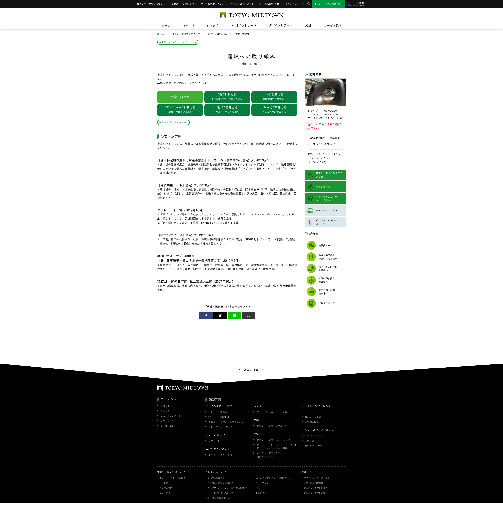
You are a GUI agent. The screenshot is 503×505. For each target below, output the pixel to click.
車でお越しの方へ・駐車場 (329, 292)
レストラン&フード (170, 416)
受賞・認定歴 (180, 97)
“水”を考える (274, 96)
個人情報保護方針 (216, 478)
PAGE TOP (251, 369)
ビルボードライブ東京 (220, 454)
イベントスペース (314, 435)
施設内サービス (327, 245)
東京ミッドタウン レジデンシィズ (275, 440)
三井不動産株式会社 (313, 483)
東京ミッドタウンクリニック (272, 426)
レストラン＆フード (322, 144)
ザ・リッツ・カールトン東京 (272, 412)
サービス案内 (167, 425)
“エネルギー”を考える (180, 109)
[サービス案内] (329, 25)
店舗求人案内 (165, 488)
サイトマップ (262, 483)
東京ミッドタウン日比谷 (316, 488)
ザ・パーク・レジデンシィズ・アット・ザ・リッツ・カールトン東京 (278, 446)
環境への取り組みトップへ (174, 122)
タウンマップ (190, 4)
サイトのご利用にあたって (220, 493)
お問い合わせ (272, 4)
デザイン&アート (169, 421)
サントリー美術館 (217, 412)
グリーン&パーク (217, 440)
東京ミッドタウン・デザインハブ (226, 422)
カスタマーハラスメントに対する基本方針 (228, 488)
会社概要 (163, 483)
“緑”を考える (227, 96)
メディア (309, 440)
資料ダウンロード (314, 445)
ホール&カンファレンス (214, 4)
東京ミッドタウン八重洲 (316, 493)
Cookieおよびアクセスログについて (273, 478)
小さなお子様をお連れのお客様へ (328, 257)
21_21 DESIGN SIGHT (221, 417)
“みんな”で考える (274, 109)
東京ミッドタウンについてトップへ (179, 42)
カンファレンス (313, 417)
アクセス (173, 4)
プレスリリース (327, 303)
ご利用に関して (313, 422)
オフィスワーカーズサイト (317, 478)
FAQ (258, 488)
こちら (323, 124)
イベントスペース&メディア (246, 4)
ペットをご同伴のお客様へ (328, 268)
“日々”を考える (227, 109)
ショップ (165, 411)
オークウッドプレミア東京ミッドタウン (268, 455)
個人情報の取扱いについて (220, 483)
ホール (308, 412)
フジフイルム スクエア (220, 426)
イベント (165, 406)
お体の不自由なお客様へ (327, 280)
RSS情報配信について (218, 498)
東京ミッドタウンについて (151, 4)
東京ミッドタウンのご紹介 (172, 478)
